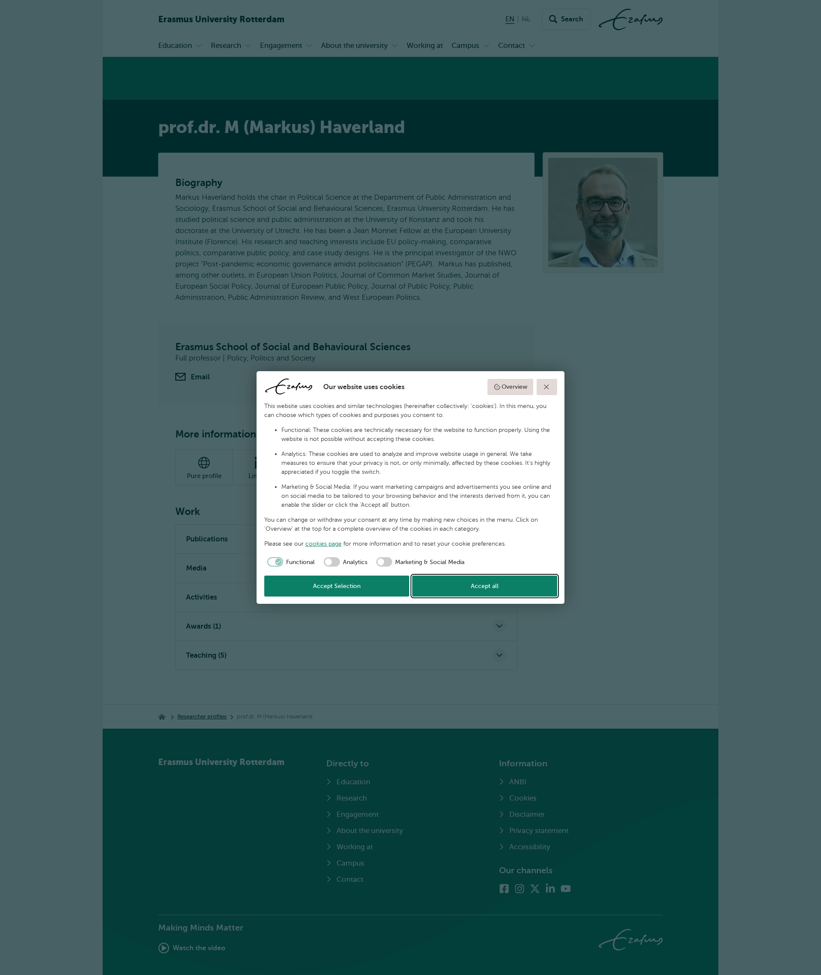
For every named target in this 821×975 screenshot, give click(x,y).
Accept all (485, 586)
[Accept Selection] (547, 387)
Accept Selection (336, 586)
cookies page (323, 544)
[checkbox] (289, 562)
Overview (514, 387)
